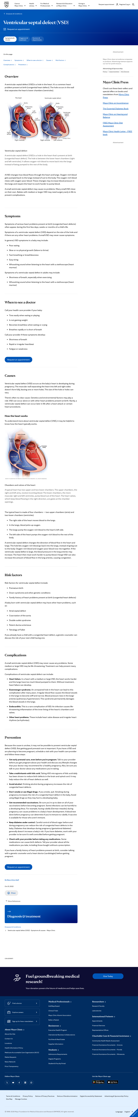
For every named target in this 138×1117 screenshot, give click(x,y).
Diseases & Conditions (14, 14)
